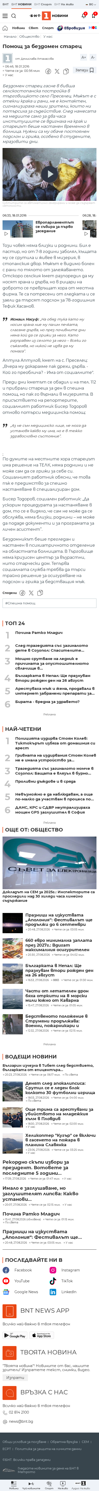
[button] (80, 1485)
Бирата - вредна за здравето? (47, 701)
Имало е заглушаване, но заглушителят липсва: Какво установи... (40, 1193)
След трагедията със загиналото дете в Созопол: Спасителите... (51, 648)
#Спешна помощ (20, 603)
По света (71, 1074)
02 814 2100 (19, 1412)
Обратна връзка (64, 1442)
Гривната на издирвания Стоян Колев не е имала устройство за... (55, 757)
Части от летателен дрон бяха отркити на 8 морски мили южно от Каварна (57, 996)
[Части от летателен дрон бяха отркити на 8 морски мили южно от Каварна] (13, 999)
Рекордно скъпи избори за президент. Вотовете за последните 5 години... (36, 1167)
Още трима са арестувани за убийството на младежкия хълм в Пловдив (59, 1114)
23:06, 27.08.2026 (39, 1150)
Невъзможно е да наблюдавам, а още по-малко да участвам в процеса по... (54, 796)
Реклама (49, 714)
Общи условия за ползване (24, 1442)
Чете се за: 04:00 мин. (68, 1097)
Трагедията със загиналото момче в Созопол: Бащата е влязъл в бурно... (54, 771)
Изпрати (15, 1377)
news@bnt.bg (21, 1421)
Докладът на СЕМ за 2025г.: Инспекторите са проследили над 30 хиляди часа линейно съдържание (49, 896)
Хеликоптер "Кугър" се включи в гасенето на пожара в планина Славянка (60, 1140)
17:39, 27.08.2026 (15, 1178)
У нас (48, 36)
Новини (18, 28)
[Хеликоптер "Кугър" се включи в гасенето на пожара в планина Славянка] (13, 1143)
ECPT (7, 1449)
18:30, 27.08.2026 (38, 1123)
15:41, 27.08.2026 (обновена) (23, 1219)
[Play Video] (49, 174)
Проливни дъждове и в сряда (45, 781)
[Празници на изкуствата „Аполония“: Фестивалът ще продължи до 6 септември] (13, 923)
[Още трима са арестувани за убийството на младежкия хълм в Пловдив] (13, 1117)
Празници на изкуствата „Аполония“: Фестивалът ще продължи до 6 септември (58, 920)
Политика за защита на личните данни (48, 1449)
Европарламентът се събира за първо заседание (55, 226)
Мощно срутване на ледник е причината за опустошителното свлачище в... (52, 663)
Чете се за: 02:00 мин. (68, 1123)
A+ (83, 57)
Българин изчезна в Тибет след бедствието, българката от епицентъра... (48, 1067)
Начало (10, 36)
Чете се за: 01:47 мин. (45, 1178)
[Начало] (5, 28)
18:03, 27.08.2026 (38, 1097)
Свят (33, 28)
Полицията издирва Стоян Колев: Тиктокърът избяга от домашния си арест (55, 743)
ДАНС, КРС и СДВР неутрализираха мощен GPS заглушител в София (52, 810)
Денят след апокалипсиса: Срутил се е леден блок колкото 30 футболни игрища (60, 1088)
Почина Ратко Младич (39, 632)
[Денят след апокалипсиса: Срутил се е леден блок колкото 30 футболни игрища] (13, 1091)
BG (91, 4)
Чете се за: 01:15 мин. (59, 1219)
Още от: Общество (34, 830)
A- (93, 57)
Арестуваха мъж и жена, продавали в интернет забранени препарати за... (55, 691)
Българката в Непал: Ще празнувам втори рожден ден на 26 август (52, 678)
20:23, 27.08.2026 (16, 1074)
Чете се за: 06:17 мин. (45, 1074)
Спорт (48, 28)
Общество (29, 36)
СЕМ (85, 1442)
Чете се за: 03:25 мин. (69, 1150)
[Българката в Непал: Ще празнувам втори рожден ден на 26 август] (13, 974)
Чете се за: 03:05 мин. (46, 1242)
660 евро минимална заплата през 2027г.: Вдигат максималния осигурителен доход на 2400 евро (58, 945)
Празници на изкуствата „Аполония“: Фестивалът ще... (42, 1234)
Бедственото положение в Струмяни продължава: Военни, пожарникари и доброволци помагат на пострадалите (56, 1021)
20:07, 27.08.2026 (16, 1204)
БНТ (6, 4)
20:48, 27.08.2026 (16, 1242)
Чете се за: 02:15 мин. (45, 1204)
